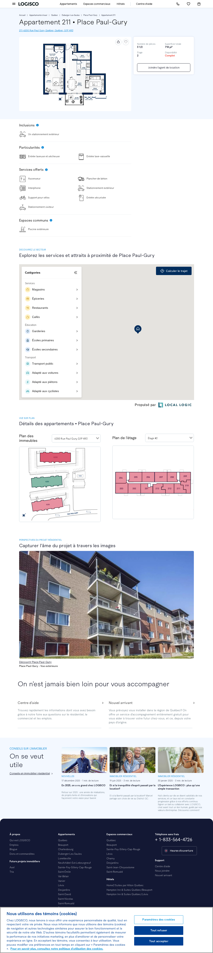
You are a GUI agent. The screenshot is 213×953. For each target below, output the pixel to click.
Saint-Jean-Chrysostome (120, 867)
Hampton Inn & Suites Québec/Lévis (127, 894)
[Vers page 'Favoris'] (188, 4)
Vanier (61, 881)
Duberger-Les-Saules (70, 15)
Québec (54, 15)
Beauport (63, 844)
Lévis (61, 885)
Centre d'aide (144, 3)
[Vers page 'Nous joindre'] (178, 4)
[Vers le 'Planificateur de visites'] (199, 3)
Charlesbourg (65, 849)
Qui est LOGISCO (20, 840)
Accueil (22, 15)
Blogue (13, 849)
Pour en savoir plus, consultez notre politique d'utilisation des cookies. (56, 948)
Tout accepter (158, 941)
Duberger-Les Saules (70, 853)
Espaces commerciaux (96, 3)
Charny (110, 858)
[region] (106, 930)
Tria (12, 871)
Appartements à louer (38, 15)
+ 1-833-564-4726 (173, 839)
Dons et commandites (22, 853)
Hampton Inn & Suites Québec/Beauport (129, 889)
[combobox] (76, 438)
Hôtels (121, 3)
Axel (12, 867)
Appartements (68, 3)
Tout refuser (158, 930)
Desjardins (64, 889)
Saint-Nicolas (65, 898)
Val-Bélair (63, 876)
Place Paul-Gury (90, 15)
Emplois (14, 844)
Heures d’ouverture (181, 850)
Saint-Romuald (66, 903)
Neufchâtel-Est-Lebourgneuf (74, 862)
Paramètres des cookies (158, 919)
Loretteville (64, 858)
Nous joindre (162, 870)
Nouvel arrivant (163, 875)
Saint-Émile (64, 871)
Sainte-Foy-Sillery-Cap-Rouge (75, 867)
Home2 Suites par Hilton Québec (125, 885)
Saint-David (64, 894)
